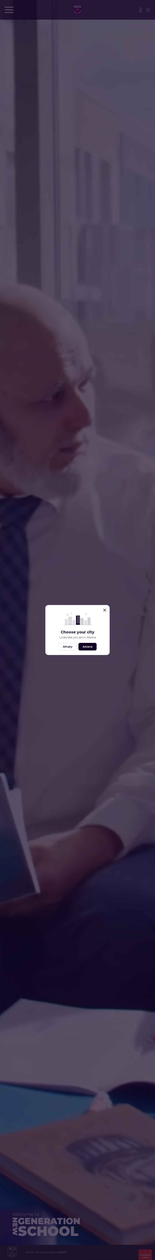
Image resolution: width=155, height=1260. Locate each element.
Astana (87, 646)
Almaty (67, 646)
